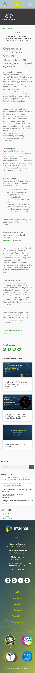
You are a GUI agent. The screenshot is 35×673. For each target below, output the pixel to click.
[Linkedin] (27, 580)
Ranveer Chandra (21, 253)
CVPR (5, 84)
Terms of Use (17, 622)
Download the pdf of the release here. (12, 331)
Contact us (17, 537)
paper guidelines (9, 235)
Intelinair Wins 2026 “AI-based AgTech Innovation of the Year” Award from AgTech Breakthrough (16, 385)
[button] (30, 4)
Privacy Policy (17, 616)
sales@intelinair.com (17, 553)
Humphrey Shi (8, 285)
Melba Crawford (16, 297)
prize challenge (17, 181)
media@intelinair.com (17, 559)
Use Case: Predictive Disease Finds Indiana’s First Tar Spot (17, 500)
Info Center (17, 598)
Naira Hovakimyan (16, 287)
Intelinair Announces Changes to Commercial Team (12, 495)
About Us (17, 604)
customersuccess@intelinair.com (17, 546)
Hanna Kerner (24, 292)
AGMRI (18, 592)
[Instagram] (14, 580)
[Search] (31, 467)
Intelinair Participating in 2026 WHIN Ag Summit (16, 445)
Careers (17, 610)
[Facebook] (8, 580)
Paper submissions (10, 151)
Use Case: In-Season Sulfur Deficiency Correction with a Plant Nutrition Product (15, 416)
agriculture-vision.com (11, 240)
